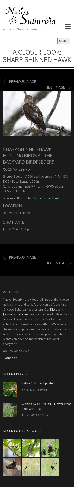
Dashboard (10, 358)
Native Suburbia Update (37, 383)
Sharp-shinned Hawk (46, 198)
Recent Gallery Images (23, 431)
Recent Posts (15, 374)
